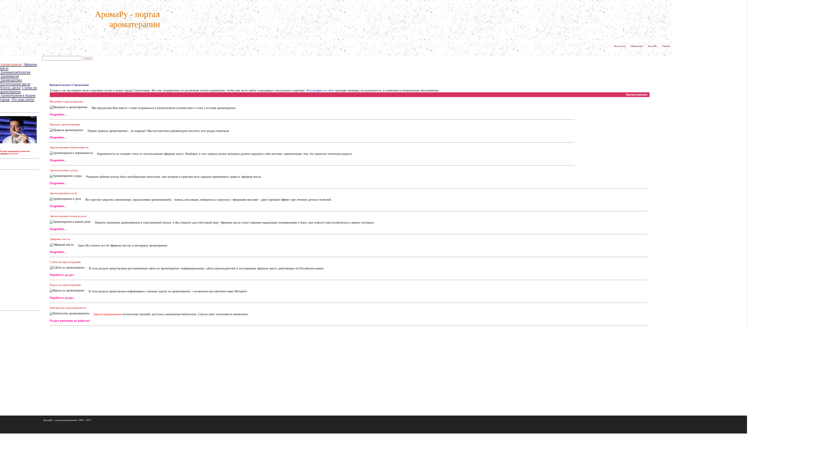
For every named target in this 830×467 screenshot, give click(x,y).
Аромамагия (9, 76)
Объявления (636, 46)
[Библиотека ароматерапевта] (69, 313)
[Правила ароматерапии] (66, 130)
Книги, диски (10, 88)
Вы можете (620, 46)
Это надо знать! (22, 99)
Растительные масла (15, 84)
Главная (666, 46)
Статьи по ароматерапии (18, 89)
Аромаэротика (11, 80)
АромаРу (652, 46)
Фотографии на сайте (320, 90)
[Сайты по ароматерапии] (67, 267)
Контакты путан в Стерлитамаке (69, 84)
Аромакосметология (15, 72)
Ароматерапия (11, 64)
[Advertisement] (20, 238)
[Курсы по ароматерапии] (67, 290)
